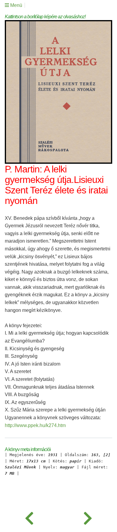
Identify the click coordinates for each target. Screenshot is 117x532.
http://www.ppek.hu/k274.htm (35, 425)
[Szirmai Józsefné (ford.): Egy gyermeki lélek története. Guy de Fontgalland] (87, 517)
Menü (15, 5)
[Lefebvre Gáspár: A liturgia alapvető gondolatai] (29, 517)
